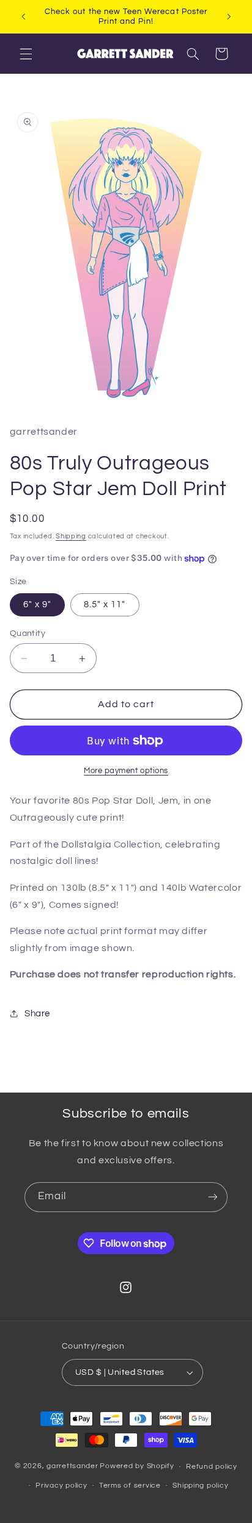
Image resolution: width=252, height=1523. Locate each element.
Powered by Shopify (137, 1466)
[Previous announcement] (23, 16)
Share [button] (37, 1013)
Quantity (27, 633)
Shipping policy (200, 1485)
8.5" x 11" (105, 604)
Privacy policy (61, 1485)
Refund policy (211, 1466)
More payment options (126, 771)
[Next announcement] (228, 16)
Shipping (71, 536)
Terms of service (130, 1485)
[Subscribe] (213, 1197)
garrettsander (72, 1466)
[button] (26, 54)
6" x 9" (37, 604)
